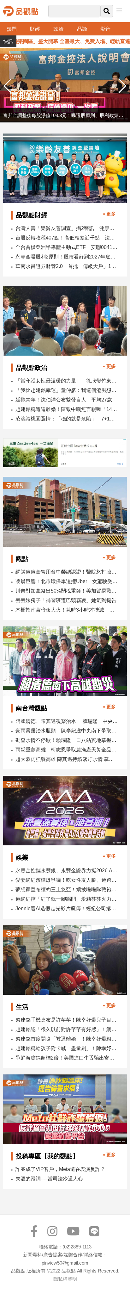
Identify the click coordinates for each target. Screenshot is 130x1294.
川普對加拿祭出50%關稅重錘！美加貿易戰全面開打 (66, 590)
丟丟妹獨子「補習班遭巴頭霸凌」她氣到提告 (65, 600)
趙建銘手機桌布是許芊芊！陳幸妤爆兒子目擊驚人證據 (66, 1019)
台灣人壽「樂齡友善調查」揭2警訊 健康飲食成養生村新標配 (66, 228)
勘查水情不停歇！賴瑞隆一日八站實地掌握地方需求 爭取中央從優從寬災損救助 (66, 740)
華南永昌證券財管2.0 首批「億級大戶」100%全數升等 (66, 266)
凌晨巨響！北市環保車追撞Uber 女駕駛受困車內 (66, 581)
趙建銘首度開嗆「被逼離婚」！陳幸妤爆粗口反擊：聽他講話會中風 (66, 1038)
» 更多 (109, 213)
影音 (105, 29)
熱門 (12, 29)
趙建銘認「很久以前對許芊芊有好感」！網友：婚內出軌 (66, 1029)
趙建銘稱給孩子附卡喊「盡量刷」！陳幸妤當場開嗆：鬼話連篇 (66, 1048)
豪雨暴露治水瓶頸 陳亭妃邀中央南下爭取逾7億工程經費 (66, 730)
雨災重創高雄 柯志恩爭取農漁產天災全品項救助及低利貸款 (66, 749)
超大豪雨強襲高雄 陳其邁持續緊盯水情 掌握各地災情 (66, 759)
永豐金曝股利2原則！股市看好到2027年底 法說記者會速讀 (66, 256)
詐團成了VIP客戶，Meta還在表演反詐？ (60, 1169)
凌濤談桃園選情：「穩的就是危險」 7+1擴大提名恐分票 (66, 418)
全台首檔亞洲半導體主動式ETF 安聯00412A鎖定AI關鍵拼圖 (66, 247)
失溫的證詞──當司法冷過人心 (49, 1178)
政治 (58, 29)
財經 (35, 29)
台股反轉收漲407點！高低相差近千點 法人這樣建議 (66, 237)
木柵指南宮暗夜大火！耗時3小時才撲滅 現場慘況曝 (66, 609)
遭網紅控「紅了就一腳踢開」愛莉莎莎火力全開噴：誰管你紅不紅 (66, 899)
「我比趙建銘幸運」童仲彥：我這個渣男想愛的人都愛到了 (66, 390)
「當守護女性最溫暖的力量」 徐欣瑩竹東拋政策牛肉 (66, 380)
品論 (82, 29)
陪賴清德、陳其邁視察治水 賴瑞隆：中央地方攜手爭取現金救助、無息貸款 (66, 721)
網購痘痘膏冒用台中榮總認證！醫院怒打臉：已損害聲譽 (66, 571)
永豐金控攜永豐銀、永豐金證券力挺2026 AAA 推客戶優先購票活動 (66, 870)
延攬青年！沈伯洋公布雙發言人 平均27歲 (63, 399)
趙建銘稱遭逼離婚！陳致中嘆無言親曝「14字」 (66, 409)
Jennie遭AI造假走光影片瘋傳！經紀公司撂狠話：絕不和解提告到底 (66, 908)
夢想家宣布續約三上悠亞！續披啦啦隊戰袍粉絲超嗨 (66, 889)
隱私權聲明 (65, 1279)
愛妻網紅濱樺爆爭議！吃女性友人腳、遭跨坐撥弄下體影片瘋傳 (66, 880)
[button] (122, 86)
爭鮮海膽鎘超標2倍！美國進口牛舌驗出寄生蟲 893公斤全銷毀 (66, 1057)
